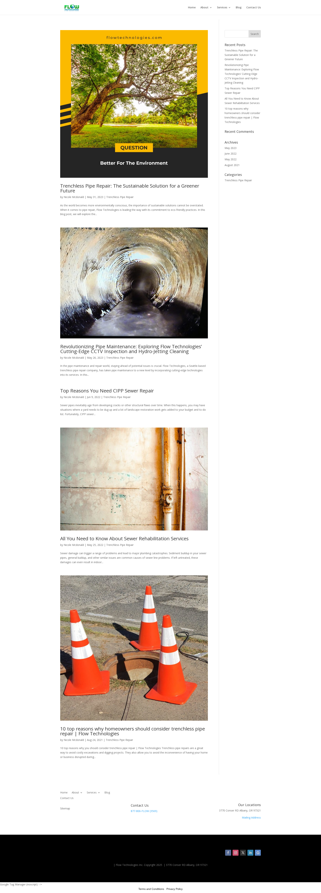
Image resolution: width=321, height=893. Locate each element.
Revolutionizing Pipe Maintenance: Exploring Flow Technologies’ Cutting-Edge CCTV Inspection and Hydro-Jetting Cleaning (131, 349)
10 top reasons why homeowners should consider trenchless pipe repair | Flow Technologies (132, 731)
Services (222, 7)
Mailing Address (251, 817)
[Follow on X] (243, 853)
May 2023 (230, 148)
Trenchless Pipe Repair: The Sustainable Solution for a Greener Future (129, 188)
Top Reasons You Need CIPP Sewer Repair (107, 390)
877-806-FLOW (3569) (144, 811)
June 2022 (230, 153)
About (204, 7)
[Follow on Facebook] (228, 853)
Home (192, 7)
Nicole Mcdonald (74, 197)
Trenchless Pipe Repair (120, 197)
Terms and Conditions (151, 888)
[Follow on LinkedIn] (250, 853)
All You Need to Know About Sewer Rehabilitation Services (124, 538)
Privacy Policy (174, 888)
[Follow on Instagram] (236, 853)
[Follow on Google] (258, 853)
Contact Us (253, 7)
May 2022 (230, 159)
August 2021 (232, 165)
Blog (238, 7)
